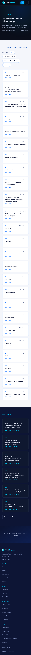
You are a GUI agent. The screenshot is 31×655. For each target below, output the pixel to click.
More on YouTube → (10, 517)
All (12, 52)
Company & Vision (9, 56)
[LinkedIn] (3, 559)
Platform (4, 570)
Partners (4, 593)
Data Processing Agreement (9, 638)
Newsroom (5, 608)
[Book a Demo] (22, 2)
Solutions (4, 581)
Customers (5, 589)
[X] (6, 559)
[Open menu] (27, 2)
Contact (4, 642)
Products (6, 65)
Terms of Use (5, 635)
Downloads (5, 619)
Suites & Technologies (11, 61)
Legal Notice (5, 627)
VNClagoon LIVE (6, 605)
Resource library (6, 612)
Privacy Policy (5, 631)
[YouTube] (8, 559)
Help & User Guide (7, 616)
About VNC (5, 597)
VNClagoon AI (5, 574)
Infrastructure (6, 578)
